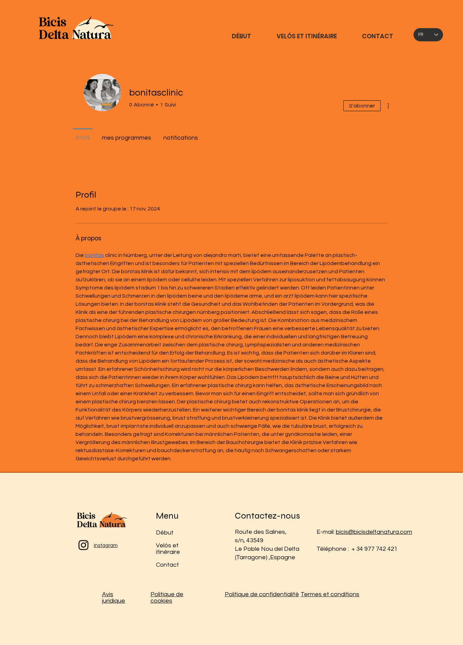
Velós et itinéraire (168, 548)
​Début (165, 532)
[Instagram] (83, 544)
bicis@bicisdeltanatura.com (374, 532)
